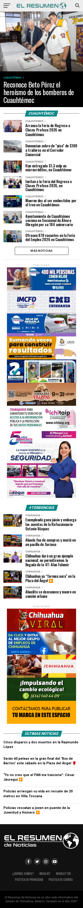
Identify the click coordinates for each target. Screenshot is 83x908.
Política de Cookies (61, 879)
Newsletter (63, 873)
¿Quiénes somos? (23, 873)
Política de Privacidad (29, 879)
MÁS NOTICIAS (41, 250)
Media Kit (44, 873)
